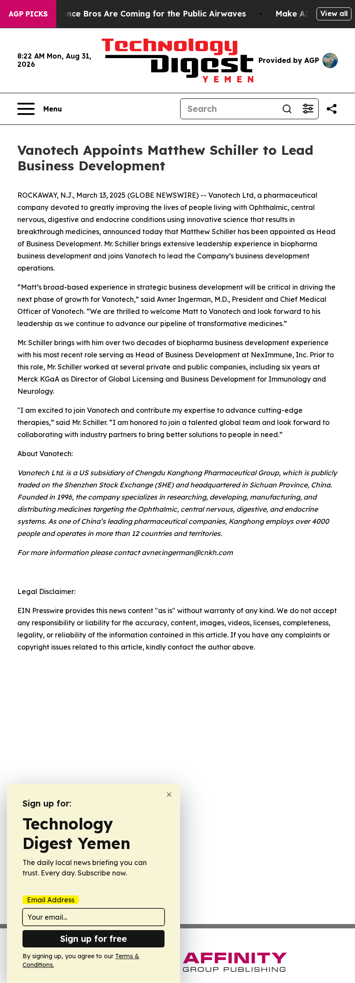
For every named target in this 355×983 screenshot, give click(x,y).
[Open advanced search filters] (307, 109)
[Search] (287, 109)
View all (334, 13)
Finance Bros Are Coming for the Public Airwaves (148, 14)
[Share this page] (332, 109)
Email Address (50, 899)
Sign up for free (93, 938)
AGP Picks (28, 14)
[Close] (169, 794)
